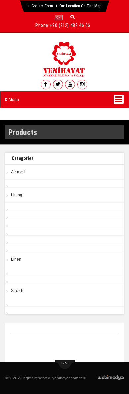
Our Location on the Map (80, 6)
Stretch (17, 290)
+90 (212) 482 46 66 (70, 25)
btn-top (65, 364)
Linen (16, 259)
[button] (60, 17)
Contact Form (42, 6)
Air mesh (19, 172)
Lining (16, 195)
